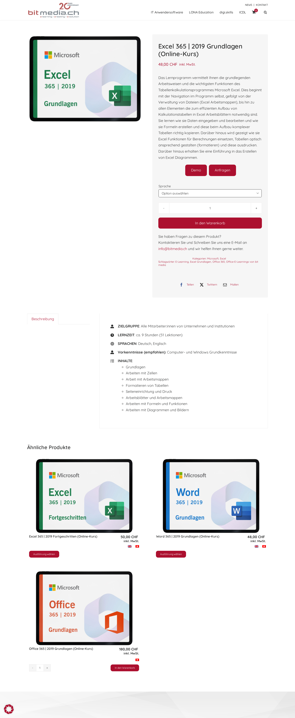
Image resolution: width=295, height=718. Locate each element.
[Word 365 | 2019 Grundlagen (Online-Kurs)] (211, 496)
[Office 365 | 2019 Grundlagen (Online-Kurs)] (84, 608)
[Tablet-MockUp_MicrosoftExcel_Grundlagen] (85, 78)
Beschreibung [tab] (43, 319)
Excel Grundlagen (200, 261)
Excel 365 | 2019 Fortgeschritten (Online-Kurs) (63, 536)
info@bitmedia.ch (172, 248)
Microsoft (213, 258)
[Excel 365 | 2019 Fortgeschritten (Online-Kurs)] (84, 496)
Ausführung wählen (44, 554)
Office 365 (219, 261)
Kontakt (262, 4)
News (248, 4)
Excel (223, 258)
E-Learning (182, 261)
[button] (265, 12)
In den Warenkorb (210, 223)
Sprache (165, 186)
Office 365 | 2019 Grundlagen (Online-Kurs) (61, 649)
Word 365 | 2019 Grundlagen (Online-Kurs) (187, 536)
